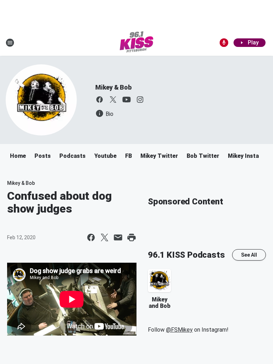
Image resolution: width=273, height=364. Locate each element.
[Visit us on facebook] (99, 99)
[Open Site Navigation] (10, 42)
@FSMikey (179, 329)
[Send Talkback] (224, 42)
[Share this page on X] (104, 237)
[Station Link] (136, 42)
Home (18, 155)
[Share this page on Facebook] (91, 237)
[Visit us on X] (113, 99)
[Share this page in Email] (118, 237)
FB (128, 155)
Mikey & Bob (113, 87)
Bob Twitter (203, 155)
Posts (42, 155)
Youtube (105, 155)
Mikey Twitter (159, 155)
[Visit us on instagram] (140, 99)
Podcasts (72, 155)
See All (249, 255)
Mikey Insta (243, 155)
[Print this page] (131, 237)
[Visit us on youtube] (126, 99)
